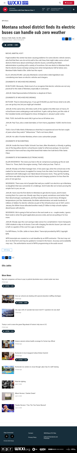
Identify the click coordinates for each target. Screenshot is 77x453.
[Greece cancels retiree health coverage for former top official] (8, 344)
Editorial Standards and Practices (51, 437)
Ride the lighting (20, 381)
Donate (69, 3)
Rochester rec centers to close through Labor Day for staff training (37, 367)
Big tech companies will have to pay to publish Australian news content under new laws (30, 279)
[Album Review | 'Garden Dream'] (8, 396)
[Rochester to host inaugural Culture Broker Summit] (8, 356)
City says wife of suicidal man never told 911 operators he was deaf (37, 310)
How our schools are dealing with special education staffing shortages (38, 296)
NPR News (5, 21)
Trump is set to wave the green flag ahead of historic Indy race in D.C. (24, 324)
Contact (30, 433)
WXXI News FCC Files (50, 433)
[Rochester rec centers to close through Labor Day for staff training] (8, 370)
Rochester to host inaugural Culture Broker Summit (31, 353)
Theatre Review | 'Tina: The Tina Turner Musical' (30, 405)
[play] (5, 9)
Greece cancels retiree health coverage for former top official (35, 341)
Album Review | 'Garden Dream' (25, 393)
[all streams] (74, 9)
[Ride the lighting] (8, 385)
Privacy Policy (32, 437)
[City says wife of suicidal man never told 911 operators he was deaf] (8, 313)
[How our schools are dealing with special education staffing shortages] (8, 299)
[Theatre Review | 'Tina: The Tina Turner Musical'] (8, 408)
